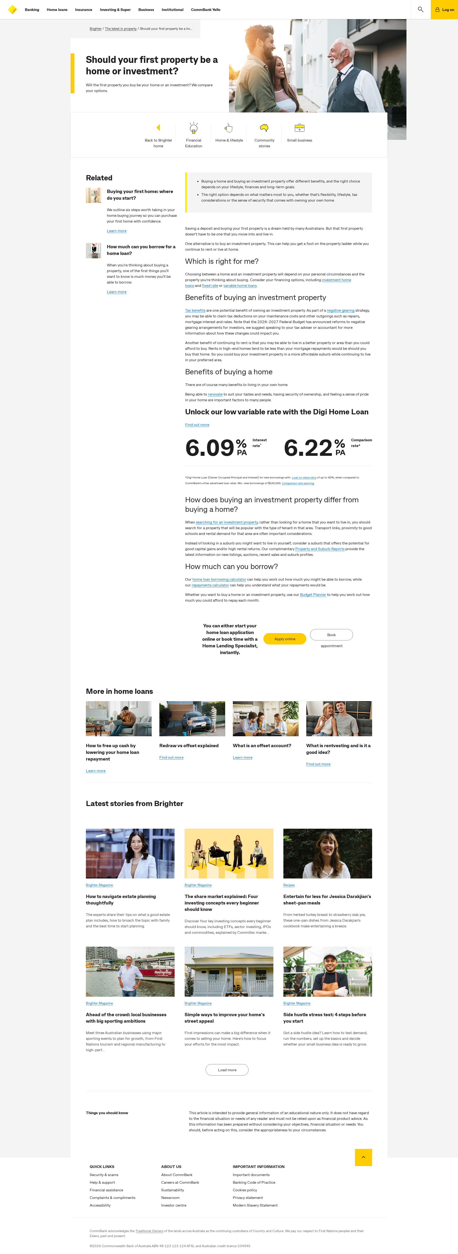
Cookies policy (245, 1190)
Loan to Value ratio (304, 477)
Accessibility (100, 1205)
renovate (215, 394)
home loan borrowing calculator (219, 579)
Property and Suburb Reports (319, 548)
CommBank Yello (205, 9)
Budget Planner (313, 594)
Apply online (285, 638)
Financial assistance (106, 1190)
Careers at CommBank (180, 1182)
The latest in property (121, 28)
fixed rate (210, 285)
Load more (227, 1069)
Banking (32, 9)
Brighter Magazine (99, 885)
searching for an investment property (227, 522)
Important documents (251, 1174)
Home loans (57, 9)
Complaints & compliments (112, 1197)
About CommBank (177, 1174)
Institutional (172, 9)
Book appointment (332, 636)
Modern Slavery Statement (255, 1205)
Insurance (83, 9)
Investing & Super (115, 9)
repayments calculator (210, 585)
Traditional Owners (149, 1231)
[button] (421, 9)
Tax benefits (195, 310)
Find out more (197, 424)
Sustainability (172, 1190)
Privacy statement (248, 1197)
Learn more (116, 230)
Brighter (96, 28)
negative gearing (340, 310)
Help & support (102, 1182)
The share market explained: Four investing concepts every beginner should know (222, 902)
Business (146, 9)
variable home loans (240, 285)
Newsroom (170, 1197)
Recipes (289, 885)
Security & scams (104, 1174)
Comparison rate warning (298, 483)
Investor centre (173, 1205)
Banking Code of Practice (254, 1182)
